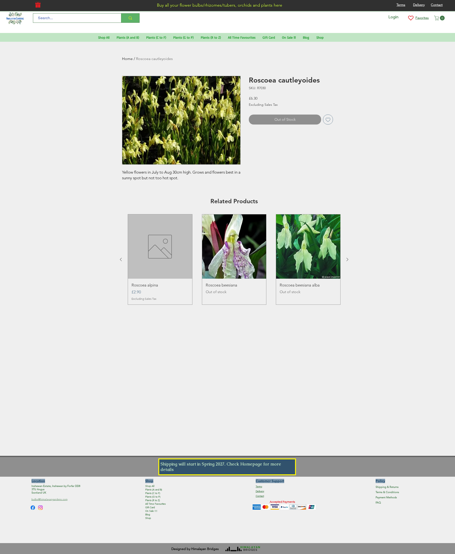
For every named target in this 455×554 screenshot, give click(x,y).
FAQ (378, 502)
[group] (234, 259)
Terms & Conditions (387, 492)
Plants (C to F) (152, 493)
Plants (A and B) (153, 489)
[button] (440, 18)
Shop (148, 518)
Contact (260, 496)
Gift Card (150, 507)
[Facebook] (33, 508)
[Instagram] (40, 508)
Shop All (149, 486)
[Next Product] (347, 259)
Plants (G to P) (152, 496)
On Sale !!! (151, 510)
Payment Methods (387, 497)
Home (127, 58)
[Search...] (130, 18)
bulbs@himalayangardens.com (50, 499)
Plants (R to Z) (152, 500)
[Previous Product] (121, 259)
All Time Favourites (155, 503)
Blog (147, 514)
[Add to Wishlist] (328, 120)
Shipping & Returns (387, 487)
